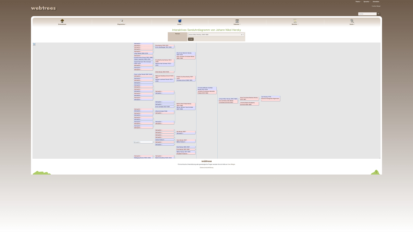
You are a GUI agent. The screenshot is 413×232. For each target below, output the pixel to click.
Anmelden (376, 1)
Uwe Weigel (231, 164)
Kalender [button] (237, 24)
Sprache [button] (366, 1)
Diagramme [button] (121, 24)
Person (177, 33)
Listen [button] (179, 24)
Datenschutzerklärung (206, 167)
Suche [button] (352, 24)
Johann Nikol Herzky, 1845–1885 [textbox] (215, 34)
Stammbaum (62, 24)
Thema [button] (357, 1)
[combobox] (216, 34)
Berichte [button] (294, 24)
